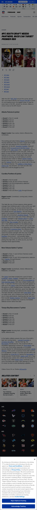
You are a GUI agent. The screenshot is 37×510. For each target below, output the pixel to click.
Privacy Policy (16, 470)
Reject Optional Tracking (18, 500)
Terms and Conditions (15, 466)
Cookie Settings (20, 496)
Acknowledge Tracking (18, 506)
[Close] (34, 459)
